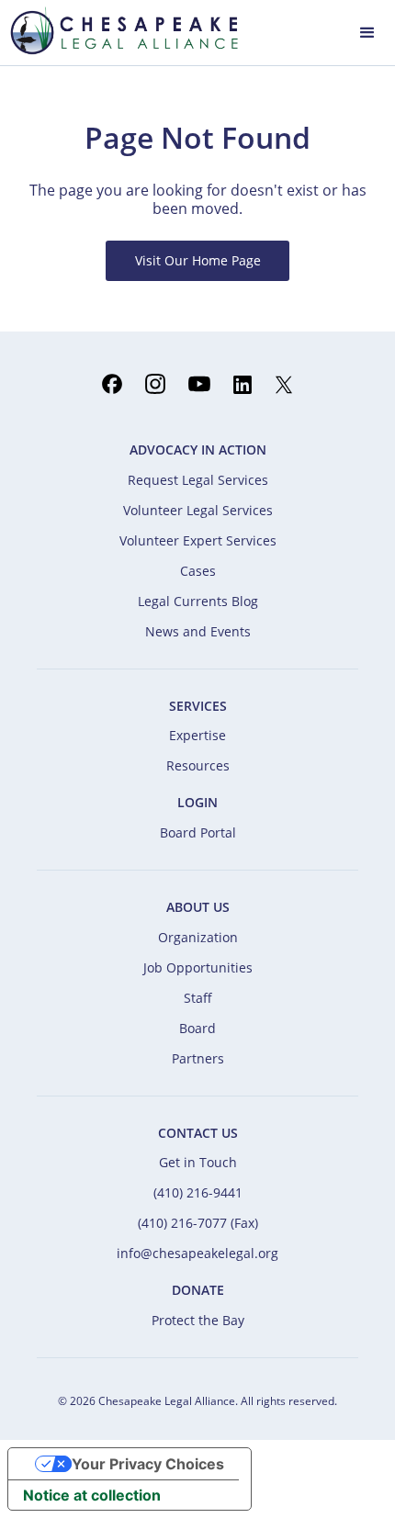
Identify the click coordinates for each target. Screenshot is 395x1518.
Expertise (197, 735)
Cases (198, 570)
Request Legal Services (198, 480)
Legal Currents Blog (198, 601)
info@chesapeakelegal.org (197, 1253)
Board (197, 1028)
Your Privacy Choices (148, 1464)
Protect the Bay (198, 1320)
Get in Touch (198, 1162)
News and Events (198, 631)
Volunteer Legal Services (198, 510)
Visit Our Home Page (198, 260)
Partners (198, 1058)
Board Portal (198, 832)
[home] (119, 30)
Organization (198, 937)
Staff (198, 997)
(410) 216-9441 (198, 1192)
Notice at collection (92, 1495)
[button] (367, 31)
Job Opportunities (198, 967)
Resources (198, 765)
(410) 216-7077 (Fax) (198, 1222)
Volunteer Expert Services (197, 540)
